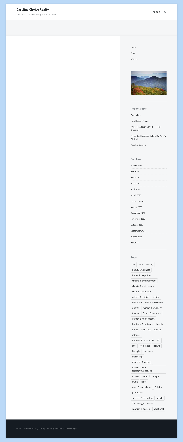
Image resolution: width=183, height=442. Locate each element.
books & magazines (141, 275)
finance (135, 313)
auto (141, 264)
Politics (158, 387)
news (144, 381)
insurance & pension (151, 329)
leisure (156, 345)
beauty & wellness (141, 269)
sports (160, 398)
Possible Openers (138, 145)
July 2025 (135, 242)
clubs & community (141, 291)
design (156, 297)
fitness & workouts (152, 313)
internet (136, 334)
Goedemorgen (71, 429)
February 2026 (137, 201)
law (133, 345)
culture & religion (140, 297)
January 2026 (136, 207)
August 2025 (136, 236)
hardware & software (142, 324)
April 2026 (135, 189)
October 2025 (137, 225)
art (133, 264)
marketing (137, 356)
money (135, 376)
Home (133, 47)
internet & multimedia (143, 340)
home (135, 329)
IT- (158, 340)
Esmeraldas (136, 115)
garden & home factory (143, 318)
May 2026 (135, 183)
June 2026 (135, 177)
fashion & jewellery (152, 307)
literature (148, 351)
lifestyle (136, 351)
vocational (159, 408)
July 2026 (135, 171)
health (159, 324)
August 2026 (136, 165)
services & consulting (142, 398)
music (135, 381)
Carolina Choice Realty (32, 9)
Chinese (134, 59)
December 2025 (138, 213)
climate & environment (143, 286)
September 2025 (138, 231)
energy (135, 307)
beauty (149, 264)
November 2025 (138, 219)
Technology (138, 403)
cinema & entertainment (144, 280)
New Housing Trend (140, 121)
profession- (138, 392)
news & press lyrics (141, 387)
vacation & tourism (141, 408)
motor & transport (151, 376)
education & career (154, 302)
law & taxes (144, 345)
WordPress (58, 429)
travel (150, 403)
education (137, 302)
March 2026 (136, 195)
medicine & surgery (141, 362)
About (156, 11)
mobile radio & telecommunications (142, 369)
